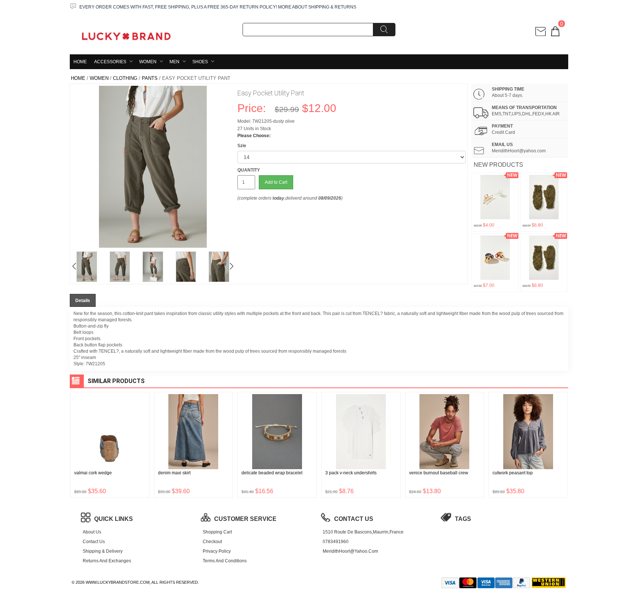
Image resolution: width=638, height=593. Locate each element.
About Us (92, 532)
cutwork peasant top (513, 472)
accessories (110, 61)
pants (150, 78)
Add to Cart (276, 182)
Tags (463, 519)
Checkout (212, 541)
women (148, 61)
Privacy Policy (217, 551)
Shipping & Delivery (103, 551)
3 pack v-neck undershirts (351, 472)
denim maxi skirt (174, 472)
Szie (241, 145)
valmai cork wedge (93, 472)
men (174, 61)
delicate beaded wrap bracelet (271, 472)
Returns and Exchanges (107, 560)
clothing (125, 78)
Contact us (94, 541)
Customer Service (245, 519)
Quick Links (113, 519)
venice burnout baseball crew (438, 472)
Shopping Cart (217, 532)
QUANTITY (248, 170)
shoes (200, 61)
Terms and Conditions (225, 560)
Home (80, 61)
